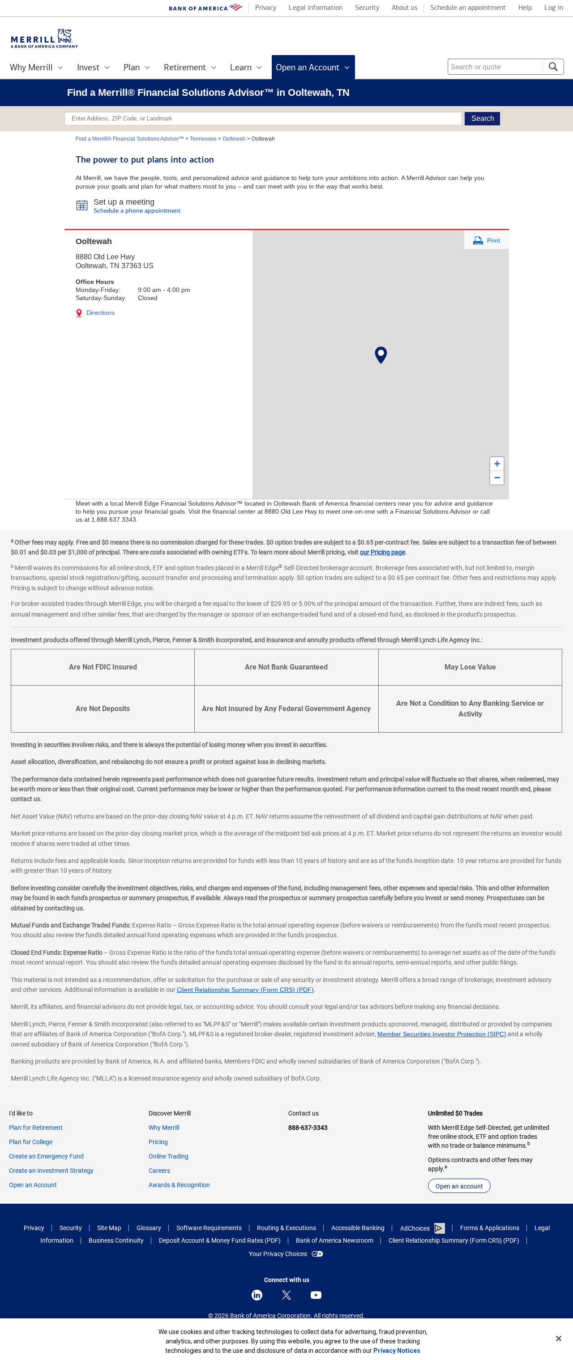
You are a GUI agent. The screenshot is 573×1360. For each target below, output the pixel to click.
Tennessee (203, 139)
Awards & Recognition (179, 1184)
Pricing (158, 1141)
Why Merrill (164, 1127)
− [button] (497, 477)
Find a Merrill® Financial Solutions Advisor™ (130, 139)
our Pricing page (382, 552)
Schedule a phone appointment (137, 211)
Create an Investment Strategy (51, 1170)
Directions (100, 312)
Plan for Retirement (36, 1127)
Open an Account (33, 1184)
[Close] (559, 1338)
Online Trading (168, 1156)
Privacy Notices (396, 1350)
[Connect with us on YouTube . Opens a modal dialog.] (316, 1295)
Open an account (459, 1186)
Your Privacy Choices (278, 1253)
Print (492, 240)
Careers (159, 1170)
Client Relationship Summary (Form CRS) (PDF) (245, 989)
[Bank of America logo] (206, 9)
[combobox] (506, 67)
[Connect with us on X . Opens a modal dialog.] (286, 1295)
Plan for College (30, 1141)
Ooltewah (234, 139)
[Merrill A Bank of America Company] (44, 38)
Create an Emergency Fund (46, 1156)
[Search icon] (553, 67)
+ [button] (497, 463)
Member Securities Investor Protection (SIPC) (441, 1034)
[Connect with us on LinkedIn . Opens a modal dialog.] (257, 1295)
